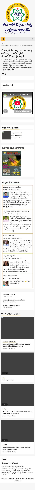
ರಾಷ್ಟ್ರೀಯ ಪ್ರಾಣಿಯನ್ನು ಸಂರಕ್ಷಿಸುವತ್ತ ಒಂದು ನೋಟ (16, 211)
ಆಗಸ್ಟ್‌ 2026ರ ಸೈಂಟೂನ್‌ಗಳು (10, 275)
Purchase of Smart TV (9, 294)
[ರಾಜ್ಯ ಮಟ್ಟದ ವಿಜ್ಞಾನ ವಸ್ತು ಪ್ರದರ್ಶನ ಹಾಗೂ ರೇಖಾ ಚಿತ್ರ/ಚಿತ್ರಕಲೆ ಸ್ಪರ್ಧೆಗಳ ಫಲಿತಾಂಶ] (17, 431)
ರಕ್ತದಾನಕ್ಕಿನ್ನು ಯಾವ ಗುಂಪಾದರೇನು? (12, 187)
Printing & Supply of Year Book (11, 306)
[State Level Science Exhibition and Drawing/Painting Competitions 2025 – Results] (17, 395)
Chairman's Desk (5, 341)
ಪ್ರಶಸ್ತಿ (4, 377)
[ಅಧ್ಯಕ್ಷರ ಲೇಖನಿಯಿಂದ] (6, 135)
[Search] (32, 39)
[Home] (3, 39)
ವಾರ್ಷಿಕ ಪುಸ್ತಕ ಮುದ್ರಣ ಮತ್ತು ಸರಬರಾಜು (14, 300)
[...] (12, 207)
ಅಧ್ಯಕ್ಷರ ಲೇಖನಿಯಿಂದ (16, 133)
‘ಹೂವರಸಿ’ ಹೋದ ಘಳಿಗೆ (9, 235)
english (21, 138)
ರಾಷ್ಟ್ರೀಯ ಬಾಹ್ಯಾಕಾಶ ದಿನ (9, 255)
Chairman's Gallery (12, 341)
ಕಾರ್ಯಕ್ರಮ (5, 408)
